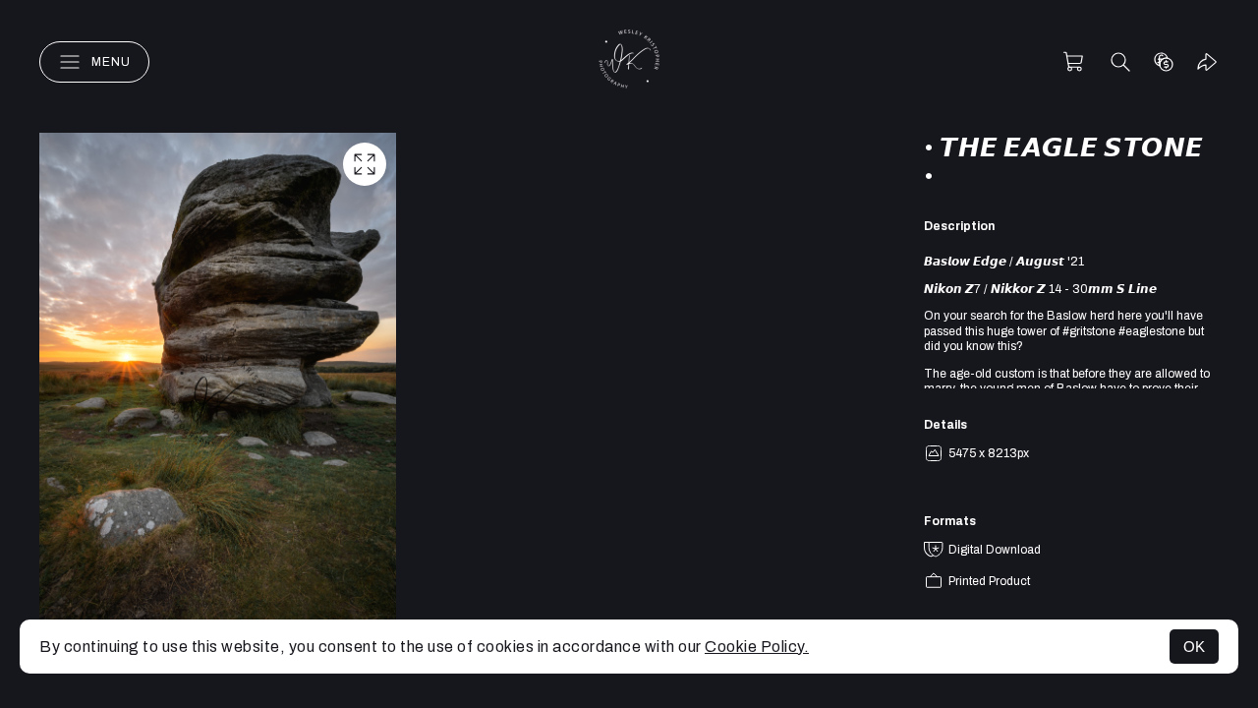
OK (1194, 646)
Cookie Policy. (757, 646)
